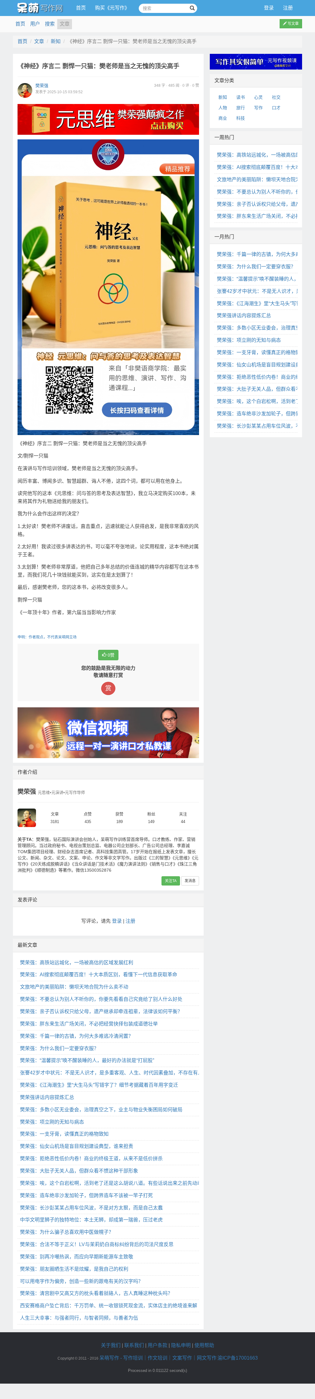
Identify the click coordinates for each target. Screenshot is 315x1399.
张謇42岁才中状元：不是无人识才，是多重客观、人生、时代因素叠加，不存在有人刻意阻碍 (121, 1072)
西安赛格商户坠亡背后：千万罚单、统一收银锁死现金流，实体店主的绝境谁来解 (108, 1305)
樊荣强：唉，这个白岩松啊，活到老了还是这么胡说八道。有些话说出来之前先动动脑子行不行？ (126, 1183)
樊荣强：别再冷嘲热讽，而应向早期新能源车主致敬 (76, 1256)
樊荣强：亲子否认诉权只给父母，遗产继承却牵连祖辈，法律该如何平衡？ (101, 1011)
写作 (258, 107)
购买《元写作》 (112, 7)
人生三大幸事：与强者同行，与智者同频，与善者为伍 (79, 1318)
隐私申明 (181, 1345)
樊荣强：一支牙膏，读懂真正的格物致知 (64, 1134)
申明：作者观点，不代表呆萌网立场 (47, 637)
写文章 (293, 24)
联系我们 (134, 1345)
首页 (81, 7)
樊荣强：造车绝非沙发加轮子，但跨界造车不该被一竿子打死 (86, 1195)
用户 (35, 23)
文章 (65, 23)
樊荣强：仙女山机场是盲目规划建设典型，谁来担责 (76, 1146)
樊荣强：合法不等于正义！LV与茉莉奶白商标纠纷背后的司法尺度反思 (96, 1244)
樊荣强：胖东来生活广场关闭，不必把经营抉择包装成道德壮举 (89, 1023)
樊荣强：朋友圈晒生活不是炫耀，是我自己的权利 (74, 1269)
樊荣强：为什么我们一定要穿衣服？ (59, 1048)
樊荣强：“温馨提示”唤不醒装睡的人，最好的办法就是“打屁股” (87, 1060)
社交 (276, 97)
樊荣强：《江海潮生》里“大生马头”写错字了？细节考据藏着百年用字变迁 (99, 1085)
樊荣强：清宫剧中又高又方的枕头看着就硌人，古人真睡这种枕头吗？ (96, 1293)
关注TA (171, 881)
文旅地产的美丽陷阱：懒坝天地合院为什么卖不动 (74, 986)
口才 (276, 107)
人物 (222, 107)
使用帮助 (204, 1345)
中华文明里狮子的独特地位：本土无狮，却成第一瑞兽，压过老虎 (91, 1219)
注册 (288, 7)
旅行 (240, 107)
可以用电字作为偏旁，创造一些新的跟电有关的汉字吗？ (81, 1281)
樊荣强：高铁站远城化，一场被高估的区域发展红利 (76, 962)
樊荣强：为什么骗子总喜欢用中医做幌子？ (67, 1232)
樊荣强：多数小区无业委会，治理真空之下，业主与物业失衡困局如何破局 (101, 1109)
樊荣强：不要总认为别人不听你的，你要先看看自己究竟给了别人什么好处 (101, 999)
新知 (56, 41)
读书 (240, 97)
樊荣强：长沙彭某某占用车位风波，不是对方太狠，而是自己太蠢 (91, 1207)
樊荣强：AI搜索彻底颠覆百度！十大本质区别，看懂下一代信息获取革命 (98, 974)
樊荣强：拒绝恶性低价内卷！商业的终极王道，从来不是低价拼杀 (91, 1158)
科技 (240, 118)
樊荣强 (41, 85)
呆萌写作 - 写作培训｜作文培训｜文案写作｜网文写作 (158, 1358)
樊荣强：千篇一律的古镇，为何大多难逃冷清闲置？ (76, 1036)
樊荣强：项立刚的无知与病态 (52, 1122)
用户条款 (157, 1345)
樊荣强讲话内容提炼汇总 (47, 1097)
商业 (222, 118)
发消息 (190, 881)
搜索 (50, 23)
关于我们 (111, 1345)
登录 (269, 7)
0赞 (110, 655)
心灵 (258, 97)
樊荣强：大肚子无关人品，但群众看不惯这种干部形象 (79, 1170)
